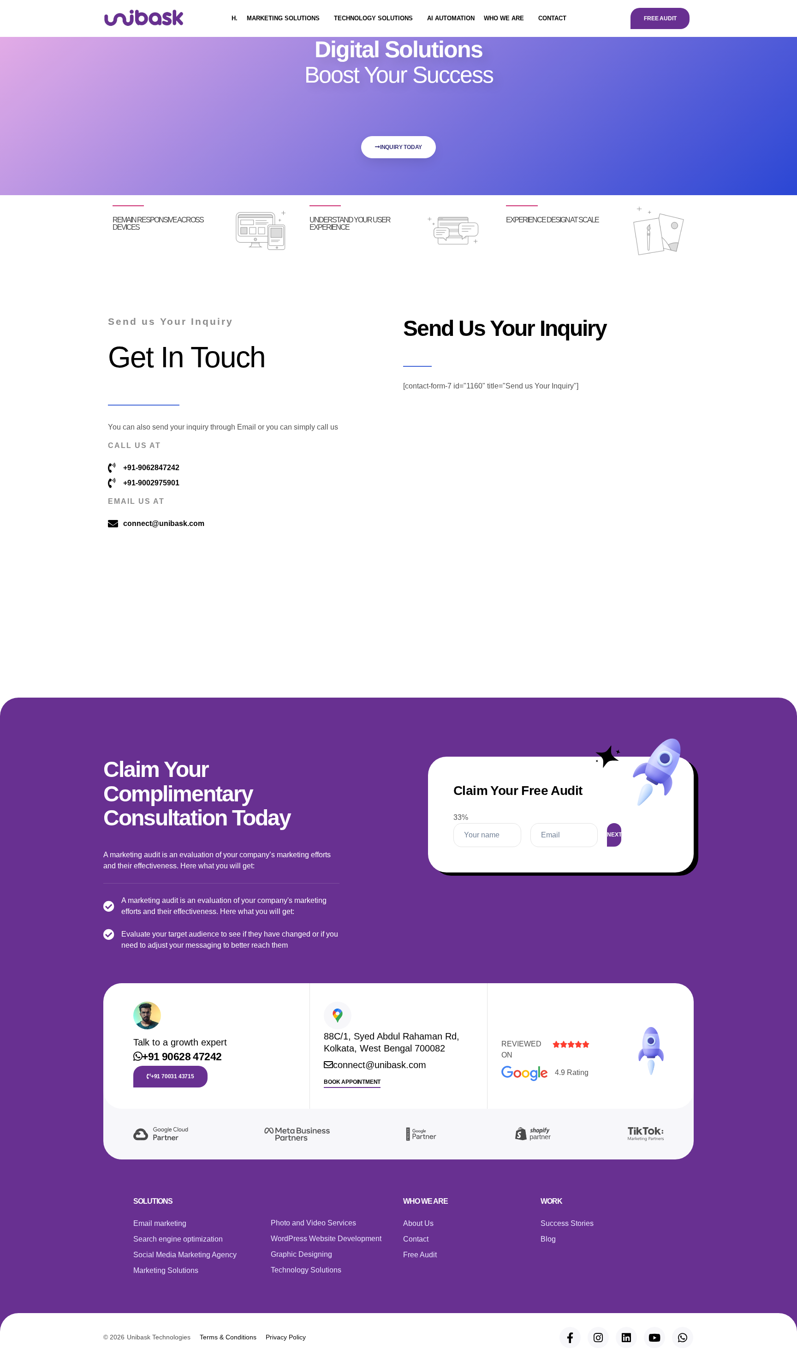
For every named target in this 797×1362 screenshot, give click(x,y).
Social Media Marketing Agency (185, 1255)
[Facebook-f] (570, 1337)
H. (235, 18)
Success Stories (567, 1223)
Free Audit (420, 1255)
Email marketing (159, 1223)
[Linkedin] (626, 1337)
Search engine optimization (178, 1239)
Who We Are (504, 18)
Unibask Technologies (158, 1337)
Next (614, 834)
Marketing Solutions (283, 18)
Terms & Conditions (228, 1337)
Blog (548, 1239)
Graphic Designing (301, 1254)
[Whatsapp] (682, 1337)
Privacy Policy (286, 1337)
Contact (552, 18)
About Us (418, 1223)
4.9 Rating (572, 1072)
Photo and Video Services (313, 1223)
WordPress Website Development (326, 1239)
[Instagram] (598, 1337)
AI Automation (451, 18)
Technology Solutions (373, 18)
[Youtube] (654, 1337)
